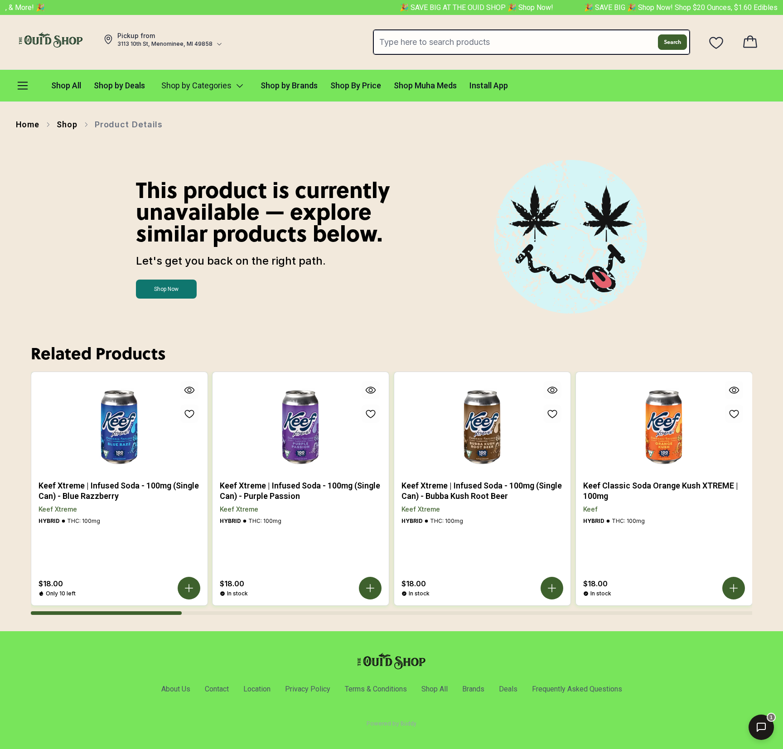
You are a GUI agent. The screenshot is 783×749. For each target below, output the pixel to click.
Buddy (408, 723)
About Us (175, 689)
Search (672, 42)
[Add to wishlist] (189, 414)
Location (257, 689)
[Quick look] (189, 390)
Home (28, 124)
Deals (508, 689)
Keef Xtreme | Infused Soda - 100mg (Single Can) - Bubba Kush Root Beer (481, 491)
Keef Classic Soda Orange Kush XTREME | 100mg (660, 491)
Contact (217, 689)
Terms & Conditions (376, 689)
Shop (67, 124)
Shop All (434, 689)
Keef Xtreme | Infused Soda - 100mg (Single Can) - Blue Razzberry (119, 491)
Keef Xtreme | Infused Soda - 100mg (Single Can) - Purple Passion (300, 491)
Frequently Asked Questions (577, 689)
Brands (473, 689)
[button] (188, 588)
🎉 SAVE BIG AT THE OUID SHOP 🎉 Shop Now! (466, 7)
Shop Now (166, 289)
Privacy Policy (307, 689)
